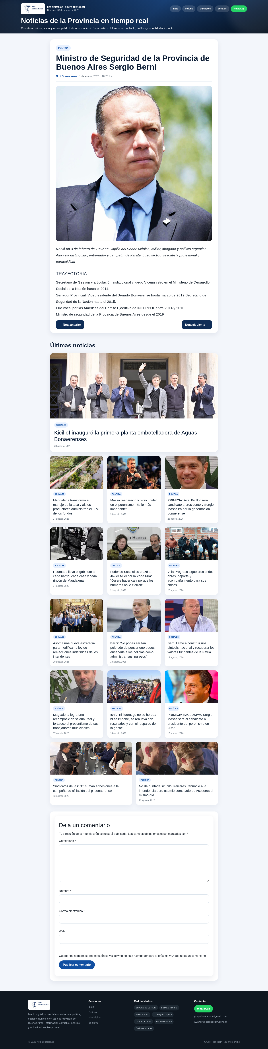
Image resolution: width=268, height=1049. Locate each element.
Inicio (175, 8)
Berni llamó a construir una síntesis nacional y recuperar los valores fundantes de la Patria (191, 647)
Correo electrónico (72, 911)
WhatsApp (239, 8)
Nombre (65, 891)
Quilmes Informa (144, 1028)
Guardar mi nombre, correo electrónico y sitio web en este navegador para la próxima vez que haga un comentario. (133, 955)
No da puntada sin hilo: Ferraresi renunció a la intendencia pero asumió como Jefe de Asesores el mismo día (176, 790)
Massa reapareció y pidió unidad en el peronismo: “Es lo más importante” (134, 504)
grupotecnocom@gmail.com (210, 1016)
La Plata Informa (169, 1007)
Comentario (67, 840)
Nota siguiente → (197, 324)
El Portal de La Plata (146, 1007)
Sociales (222, 8)
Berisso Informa (164, 1021)
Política (189, 8)
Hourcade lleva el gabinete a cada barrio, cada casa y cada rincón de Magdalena (75, 576)
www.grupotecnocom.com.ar (210, 1021)
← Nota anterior (70, 324)
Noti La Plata (142, 1014)
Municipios (205, 8)
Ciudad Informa (143, 1021)
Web (62, 931)
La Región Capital (163, 1014)
